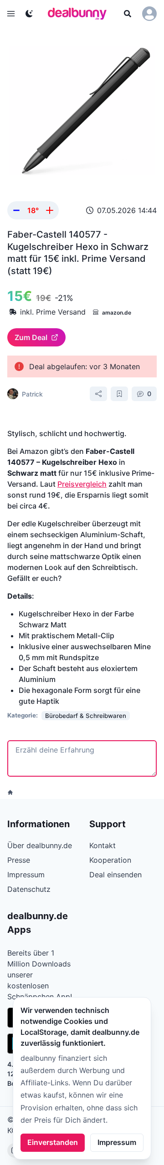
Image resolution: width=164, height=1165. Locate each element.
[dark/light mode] (29, 14)
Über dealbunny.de (39, 845)
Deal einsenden (115, 874)
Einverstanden (52, 1142)
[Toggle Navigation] (11, 14)
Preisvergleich (82, 483)
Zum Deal (31, 337)
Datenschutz (29, 889)
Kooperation (110, 860)
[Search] (127, 14)
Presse (18, 860)
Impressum (116, 1142)
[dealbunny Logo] (80, 14)
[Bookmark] (119, 394)
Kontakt (102, 845)
